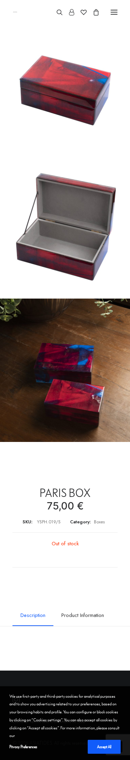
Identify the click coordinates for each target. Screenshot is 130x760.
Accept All (104, 746)
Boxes (99, 521)
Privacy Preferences (23, 746)
